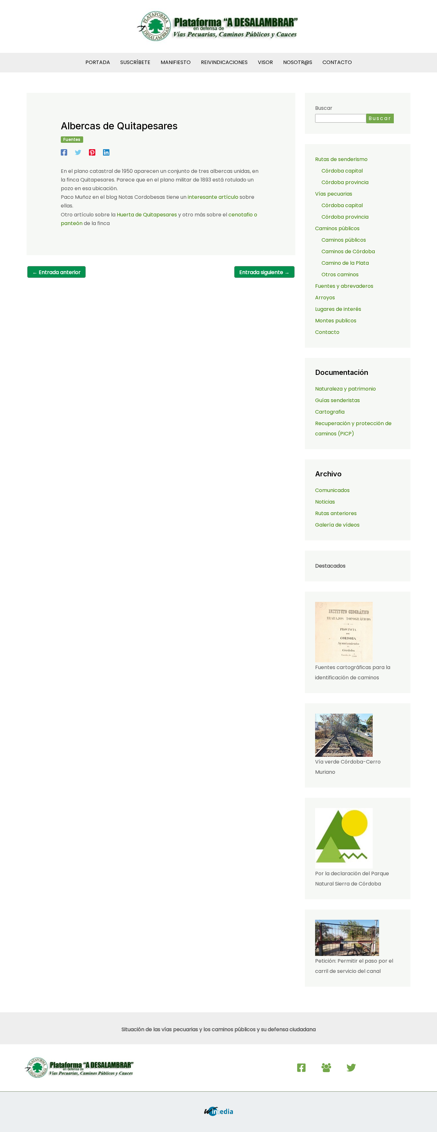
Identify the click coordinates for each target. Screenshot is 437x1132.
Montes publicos (335, 320)
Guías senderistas (337, 400)
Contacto (327, 332)
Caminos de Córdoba (348, 251)
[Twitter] (78, 152)
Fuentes (72, 139)
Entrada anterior (56, 272)
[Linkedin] (106, 152)
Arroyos (325, 297)
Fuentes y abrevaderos (344, 286)
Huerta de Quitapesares (147, 214)
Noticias (325, 501)
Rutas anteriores (336, 513)
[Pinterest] (92, 152)
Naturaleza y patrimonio (345, 388)
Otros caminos (340, 274)
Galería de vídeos (337, 525)
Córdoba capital (342, 170)
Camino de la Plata (345, 263)
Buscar (323, 108)
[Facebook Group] (326, 1068)
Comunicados (332, 490)
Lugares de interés (338, 309)
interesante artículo (213, 197)
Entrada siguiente (264, 272)
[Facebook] (64, 152)
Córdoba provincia (345, 182)
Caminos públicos (344, 240)
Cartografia (330, 412)
